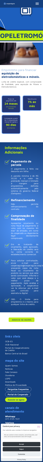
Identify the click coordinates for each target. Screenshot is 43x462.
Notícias (9, 369)
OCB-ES (9, 341)
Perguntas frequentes (18, 389)
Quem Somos (11, 365)
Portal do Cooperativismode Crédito (17, 349)
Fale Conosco (11, 372)
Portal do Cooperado (18, 394)
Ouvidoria (10, 375)
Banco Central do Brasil (16, 353)
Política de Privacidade (16, 385)
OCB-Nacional (12, 344)
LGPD (7, 378)
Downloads (10, 382)
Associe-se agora (21, 320)
